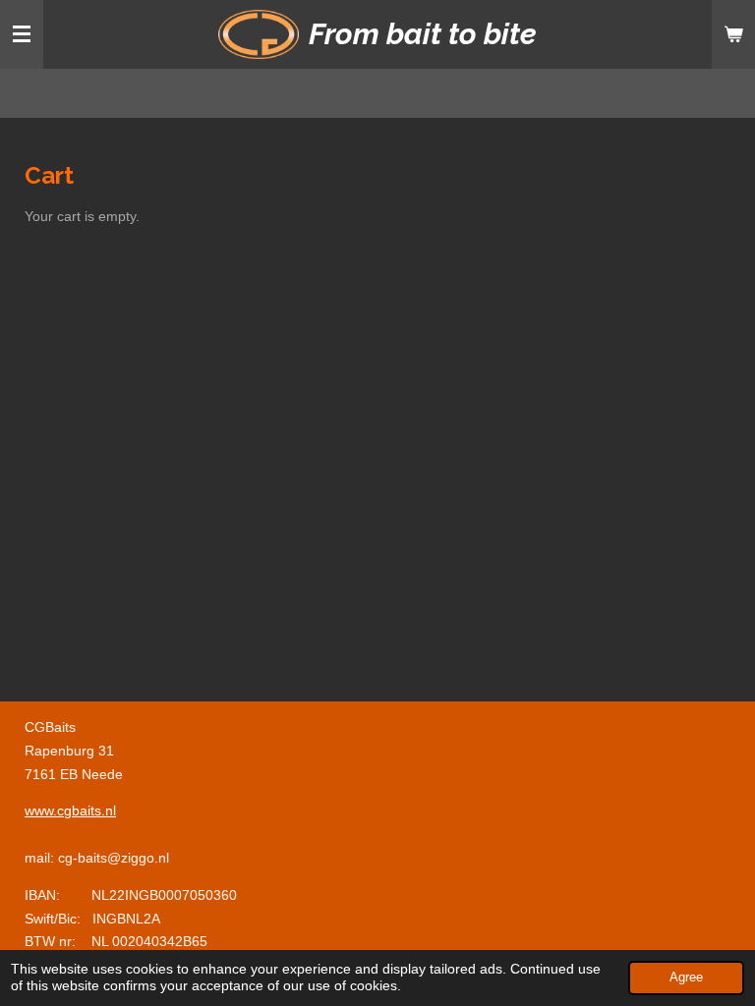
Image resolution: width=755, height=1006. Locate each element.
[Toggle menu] (21, 34)
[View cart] (733, 34)
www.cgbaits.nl (70, 810)
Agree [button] (686, 977)
